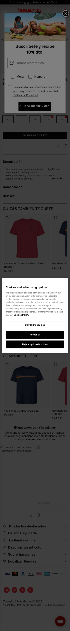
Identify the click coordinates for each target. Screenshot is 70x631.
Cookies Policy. (21, 314)
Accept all (35, 334)
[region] (35, 315)
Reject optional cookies (35, 344)
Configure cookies (35, 324)
